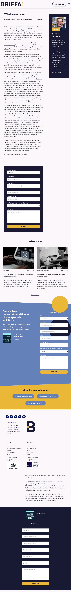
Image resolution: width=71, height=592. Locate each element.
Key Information (11, 422)
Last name (10, 183)
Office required (11, 170)
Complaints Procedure (13, 429)
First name (10, 176)
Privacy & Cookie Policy (13, 431)
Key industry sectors (47, 396)
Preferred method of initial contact (18, 203)
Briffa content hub (35, 403)
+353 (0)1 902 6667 (32, 458)
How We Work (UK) (12, 425)
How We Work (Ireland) (13, 427)
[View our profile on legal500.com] (7, 338)
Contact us (59, 4)
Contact (9, 433)
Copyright (40, 19)
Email (8, 190)
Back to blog (35, 295)
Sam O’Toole (15, 154)
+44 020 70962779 (12, 458)
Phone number (11, 196)
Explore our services (23, 396)
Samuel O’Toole (15, 19)
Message (10, 209)
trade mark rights (33, 140)
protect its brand (28, 57)
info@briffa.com (11, 460)
